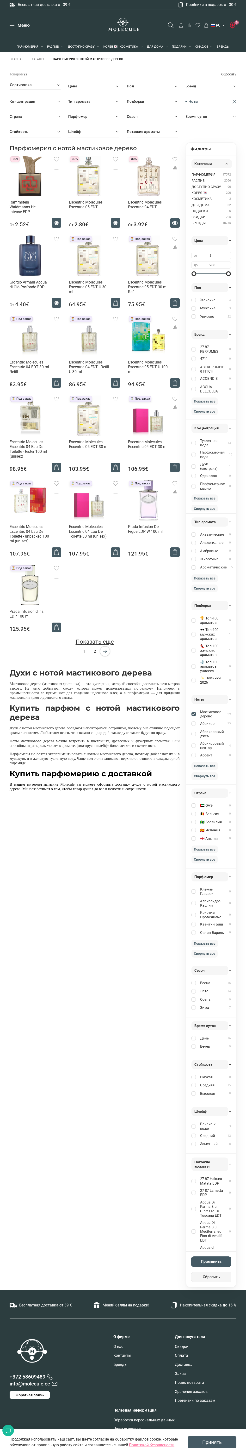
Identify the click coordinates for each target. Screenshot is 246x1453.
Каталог (38, 59)
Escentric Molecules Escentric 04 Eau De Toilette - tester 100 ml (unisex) (28, 449)
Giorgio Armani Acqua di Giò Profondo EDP (28, 284)
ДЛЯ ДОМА (155, 46)
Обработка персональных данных (144, 1420)
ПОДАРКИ (179, 46)
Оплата (181, 1355)
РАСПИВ (53, 46)
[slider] (193, 273)
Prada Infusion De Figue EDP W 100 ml (145, 529)
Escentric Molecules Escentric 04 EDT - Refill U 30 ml (89, 367)
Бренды (120, 1364)
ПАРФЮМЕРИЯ (27, 46)
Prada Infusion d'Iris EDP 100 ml (26, 614)
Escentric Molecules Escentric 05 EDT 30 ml (88, 444)
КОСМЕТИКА (129, 46)
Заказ (180, 1373)
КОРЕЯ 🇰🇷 (110, 46)
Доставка (183, 1364)
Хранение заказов (191, 1391)
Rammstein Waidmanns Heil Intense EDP (23, 207)
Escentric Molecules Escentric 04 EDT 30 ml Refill (29, 367)
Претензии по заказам (195, 1400)
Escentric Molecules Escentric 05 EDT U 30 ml (87, 287)
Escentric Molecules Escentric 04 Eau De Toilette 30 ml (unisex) (88, 531)
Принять (212, 1442)
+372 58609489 (27, 1377)
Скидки (181, 1346)
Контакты (122, 1355)
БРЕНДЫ (223, 46)
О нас (118, 1346)
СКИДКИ (201, 46)
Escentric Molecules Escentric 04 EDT (145, 204)
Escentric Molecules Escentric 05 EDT (86, 204)
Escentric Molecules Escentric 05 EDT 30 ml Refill (147, 287)
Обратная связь (30, 1395)
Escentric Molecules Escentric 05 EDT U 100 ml (148, 367)
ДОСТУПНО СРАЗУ (81, 46)
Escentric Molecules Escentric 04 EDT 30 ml (147, 444)
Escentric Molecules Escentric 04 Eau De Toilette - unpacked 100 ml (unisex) (29, 533)
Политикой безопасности (151, 1445)
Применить (211, 1261)
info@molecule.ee (30, 1384)
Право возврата (189, 1382)
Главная (17, 59)
